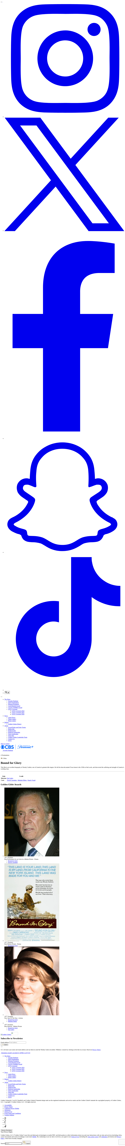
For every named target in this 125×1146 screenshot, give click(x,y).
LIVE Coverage (12, 709)
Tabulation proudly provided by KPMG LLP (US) (15, 1053)
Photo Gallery (12, 721)
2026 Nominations (13, 702)
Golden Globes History (15, 724)
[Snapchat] (64, 552)
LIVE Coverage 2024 (18, 711)
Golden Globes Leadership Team (17, 737)
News (6, 716)
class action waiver (93, 1137)
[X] (64, 230)
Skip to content (5, 743)
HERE (34, 1137)
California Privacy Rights (11, 1108)
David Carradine (12, 780)
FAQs (10, 740)
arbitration (104, 1137)
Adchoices (7, 1110)
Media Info (11, 729)
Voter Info (11, 735)
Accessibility (8, 1105)
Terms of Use (8, 1112)
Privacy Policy (96, 1050)
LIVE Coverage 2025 (18, 712)
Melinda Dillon (22, 780)
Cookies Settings (9, 1115)
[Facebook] (64, 438)
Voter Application (13, 734)
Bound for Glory (13, 861)
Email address (5, 1042)
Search (3, 1143)
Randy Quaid (31, 780)
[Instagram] (64, 117)
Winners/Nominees (13, 704)
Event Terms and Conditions (12, 1113)
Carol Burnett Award (14, 706)
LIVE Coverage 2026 (18, 714)
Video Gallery (12, 719)
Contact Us (11, 739)
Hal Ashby (10, 778)
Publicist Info (12, 730)
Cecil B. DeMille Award (15, 707)
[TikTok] (64, 690)
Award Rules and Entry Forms (17, 727)
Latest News (11, 717)
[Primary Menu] (1, 696)
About (6, 726)
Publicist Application (14, 732)
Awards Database (13, 701)
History (6, 722)
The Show (7, 699)
